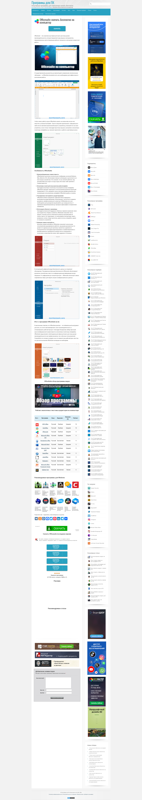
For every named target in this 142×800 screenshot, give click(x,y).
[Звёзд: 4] (58, 573)
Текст (69, 10)
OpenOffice (45, 453)
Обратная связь (80, 794)
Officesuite (45, 432)
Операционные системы (38, 13)
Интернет (49, 10)
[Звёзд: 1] (54, 573)
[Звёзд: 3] (57, 573)
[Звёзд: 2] (55, 573)
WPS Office (45, 424)
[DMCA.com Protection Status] (71, 798)
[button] (38, 418)
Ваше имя (42, 690)
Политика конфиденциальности (55, 794)
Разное (89, 10)
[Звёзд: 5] (59, 573)
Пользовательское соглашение (69, 794)
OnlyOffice (45, 428)
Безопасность (36, 10)
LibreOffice (45, 457)
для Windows (56, 547)
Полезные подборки (81, 10)
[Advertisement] (57, 594)
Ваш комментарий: (40, 678)
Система (64, 10)
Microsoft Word (45, 444)
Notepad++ (45, 461)
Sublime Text (45, 470)
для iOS (56, 561)
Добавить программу (88, 794)
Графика (43, 10)
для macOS (56, 568)
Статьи (95, 10)
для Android (56, 554)
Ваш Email (42, 692)
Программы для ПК (43, 2)
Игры (73, 10)
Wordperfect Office (45, 440)
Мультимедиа (56, 10)
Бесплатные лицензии (50, 13)
